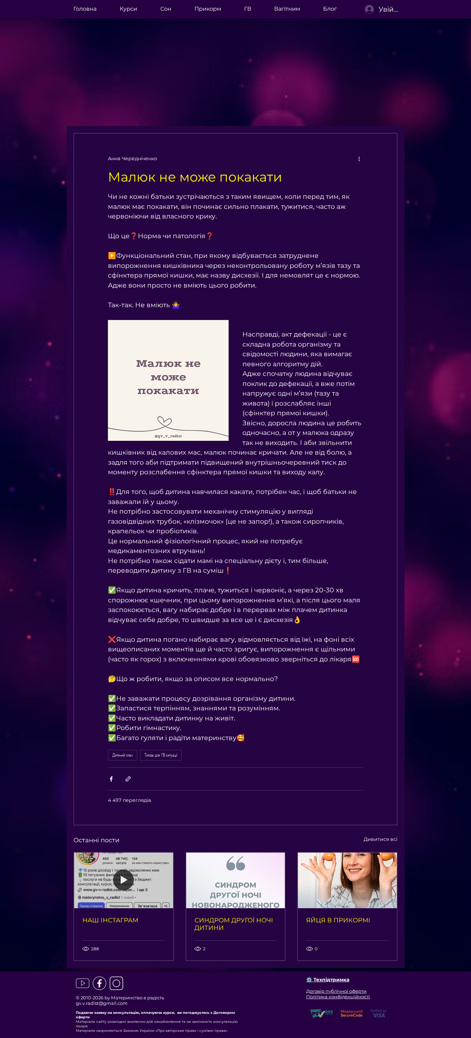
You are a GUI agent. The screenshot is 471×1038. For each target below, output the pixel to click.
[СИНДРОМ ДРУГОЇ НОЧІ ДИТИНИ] (235, 880)
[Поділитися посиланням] (128, 779)
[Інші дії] (359, 158)
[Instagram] (116, 983)
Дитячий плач (122, 754)
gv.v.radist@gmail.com (102, 1003)
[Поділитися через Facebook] (111, 779)
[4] (82, 983)
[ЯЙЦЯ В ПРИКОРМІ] (347, 880)
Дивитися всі (381, 839)
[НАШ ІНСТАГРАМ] (123, 880)
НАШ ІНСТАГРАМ (110, 920)
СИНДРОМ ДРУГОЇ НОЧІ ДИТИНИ (233, 924)
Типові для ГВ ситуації (160, 754)
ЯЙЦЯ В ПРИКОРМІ (338, 920)
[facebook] (99, 983)
